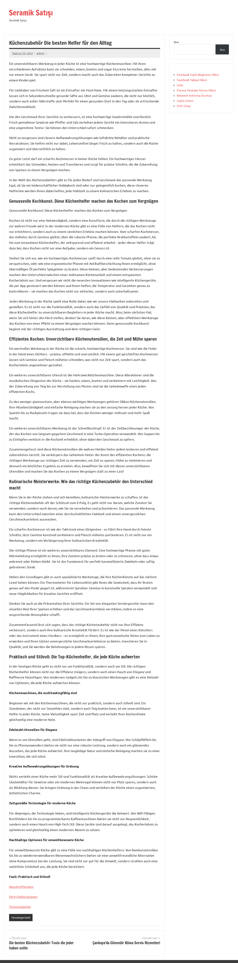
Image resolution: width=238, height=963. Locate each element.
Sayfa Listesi (185, 100)
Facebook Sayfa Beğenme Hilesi (198, 74)
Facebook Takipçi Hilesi (192, 80)
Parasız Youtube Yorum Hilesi (196, 90)
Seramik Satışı (31, 12)
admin (40, 53)
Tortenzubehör (20, 907)
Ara (176, 42)
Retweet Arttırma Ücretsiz (194, 95)
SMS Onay (183, 106)
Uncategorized (21, 917)
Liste (180, 85)
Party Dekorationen (23, 897)
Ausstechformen (21, 886)
